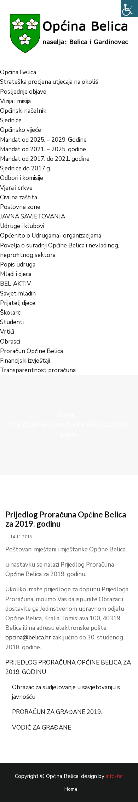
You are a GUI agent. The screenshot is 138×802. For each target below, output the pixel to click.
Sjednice (11, 120)
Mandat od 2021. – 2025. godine (43, 149)
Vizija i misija (15, 101)
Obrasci (10, 342)
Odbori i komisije (21, 178)
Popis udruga (17, 264)
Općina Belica (18, 72)
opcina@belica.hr (28, 637)
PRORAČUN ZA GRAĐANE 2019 (56, 712)
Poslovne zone (20, 207)
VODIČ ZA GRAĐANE (41, 728)
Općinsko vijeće (20, 130)
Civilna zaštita (18, 197)
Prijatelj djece (17, 303)
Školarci (11, 313)
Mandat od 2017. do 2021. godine (45, 159)
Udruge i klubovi (22, 226)
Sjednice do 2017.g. (25, 168)
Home (66, 415)
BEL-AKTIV (15, 284)
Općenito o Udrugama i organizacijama (50, 236)
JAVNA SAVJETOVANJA (32, 216)
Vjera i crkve (16, 188)
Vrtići (7, 332)
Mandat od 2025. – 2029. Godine (43, 140)
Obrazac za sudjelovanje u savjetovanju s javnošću (66, 692)
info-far (114, 776)
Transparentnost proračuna (38, 370)
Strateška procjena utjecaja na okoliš (49, 82)
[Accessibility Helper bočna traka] (129, 8)
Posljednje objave (23, 92)
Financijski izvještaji (25, 361)
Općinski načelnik (23, 111)
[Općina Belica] (69, 33)
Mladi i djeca (15, 274)
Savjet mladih (18, 293)
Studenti (12, 322)
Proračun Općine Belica (31, 351)
